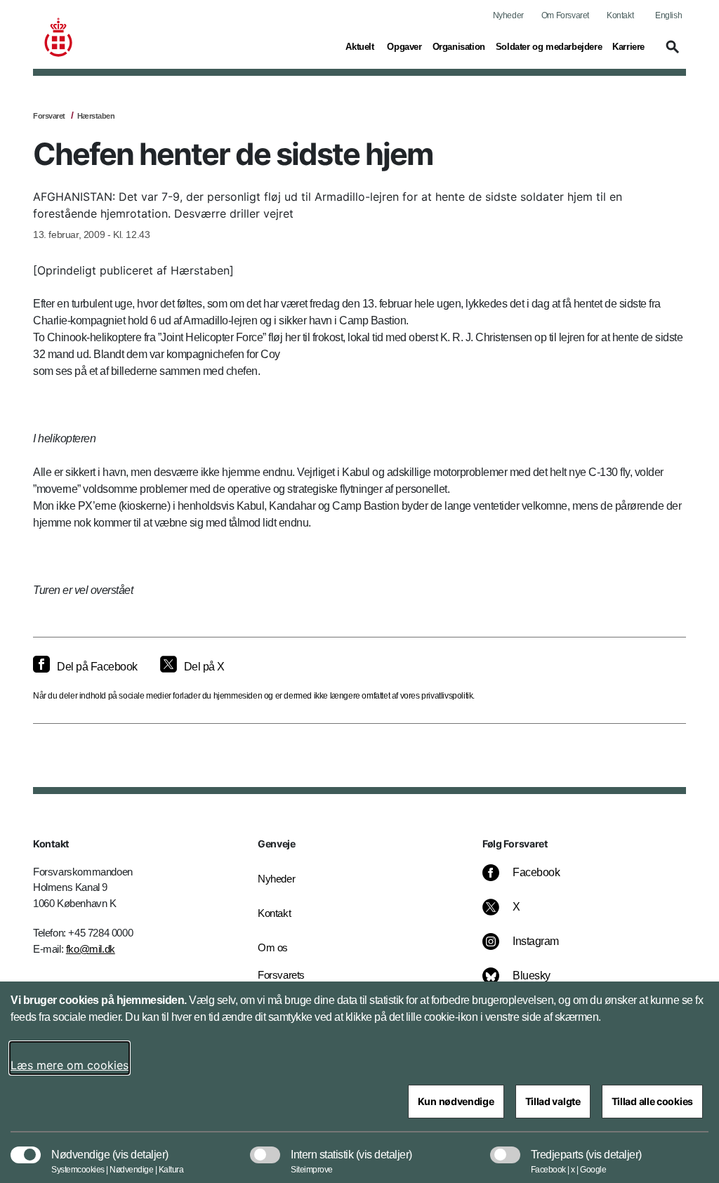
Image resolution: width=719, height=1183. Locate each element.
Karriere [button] (628, 46)
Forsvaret (49, 116)
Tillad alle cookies (652, 1101)
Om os (273, 947)
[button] (670, 53)
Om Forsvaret (565, 15)
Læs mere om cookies (69, 1065)
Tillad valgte (553, 1101)
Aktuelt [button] (360, 46)
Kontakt (620, 15)
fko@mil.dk (90, 949)
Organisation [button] (459, 46)
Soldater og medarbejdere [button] (549, 46)
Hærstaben (96, 116)
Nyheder (508, 15)
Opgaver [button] (404, 46)
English (668, 15)
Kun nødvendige (456, 1101)
